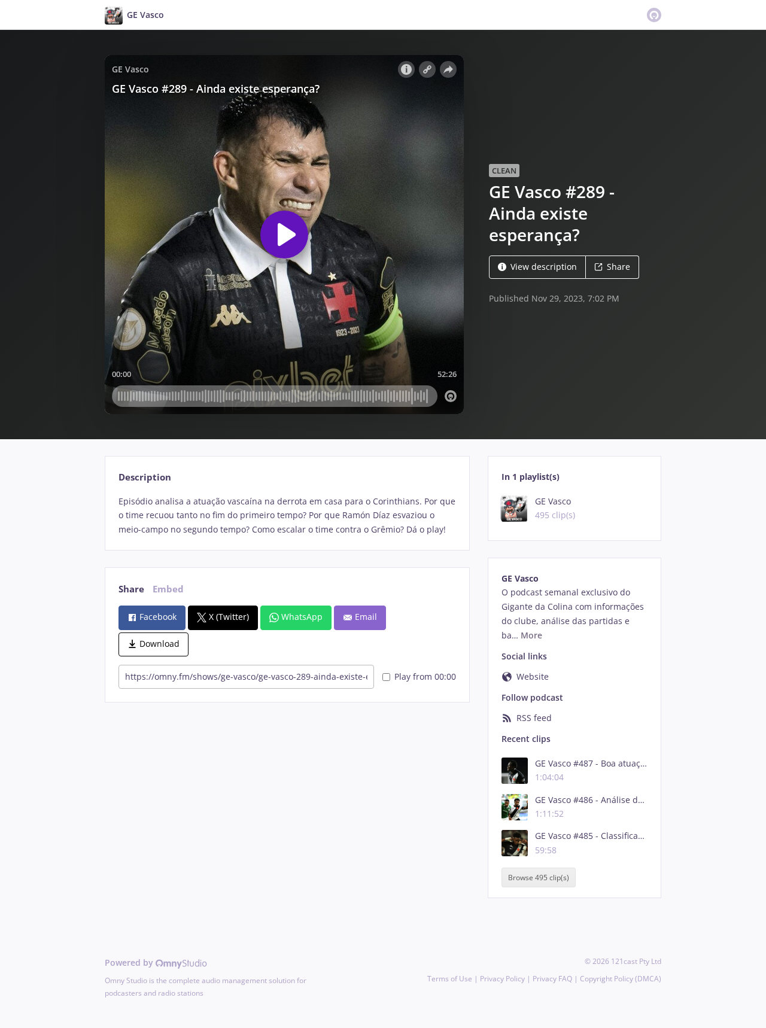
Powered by (130, 962)
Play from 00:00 (425, 676)
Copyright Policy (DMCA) (620, 979)
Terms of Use (449, 979)
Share (618, 266)
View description (543, 266)
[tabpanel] (286, 515)
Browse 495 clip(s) (538, 877)
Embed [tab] (168, 589)
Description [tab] (144, 477)
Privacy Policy (502, 979)
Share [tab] (131, 589)
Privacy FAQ (552, 979)
